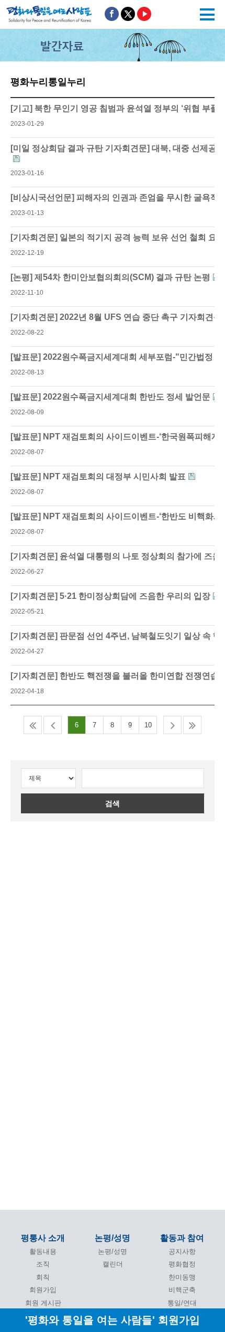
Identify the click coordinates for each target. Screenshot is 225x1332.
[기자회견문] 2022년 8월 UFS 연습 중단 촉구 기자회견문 (116, 317)
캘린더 (113, 1264)
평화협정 (182, 1264)
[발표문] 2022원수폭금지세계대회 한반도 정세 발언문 (110, 396)
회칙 (43, 1277)
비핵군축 (182, 1289)
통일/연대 (182, 1303)
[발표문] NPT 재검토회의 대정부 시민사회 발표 (98, 476)
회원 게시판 (43, 1303)
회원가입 (43, 1289)
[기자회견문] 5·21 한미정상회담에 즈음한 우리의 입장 (110, 596)
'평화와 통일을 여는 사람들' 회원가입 (112, 1319)
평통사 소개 (43, 1238)
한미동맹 (182, 1277)
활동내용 (43, 1251)
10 (148, 725)
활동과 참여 (182, 1238)
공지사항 (182, 1251)
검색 (112, 803)
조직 (43, 1264)
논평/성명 (112, 1238)
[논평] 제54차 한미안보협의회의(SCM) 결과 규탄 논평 (110, 277)
